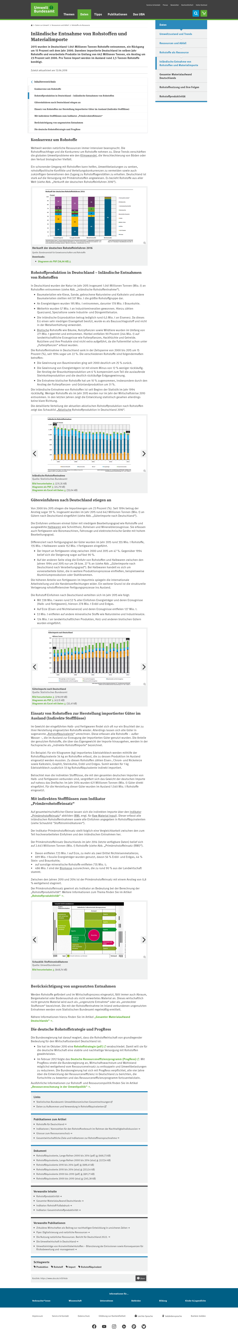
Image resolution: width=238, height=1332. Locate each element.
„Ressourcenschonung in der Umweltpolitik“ (59, 1086)
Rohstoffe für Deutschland (50, 1124)
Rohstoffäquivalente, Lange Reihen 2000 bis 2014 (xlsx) (66, 1160)
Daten (84, 14)
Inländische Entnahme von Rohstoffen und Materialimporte (178, 63)
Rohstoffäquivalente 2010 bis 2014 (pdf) (57, 1164)
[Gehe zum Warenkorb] (204, 13)
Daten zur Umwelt (42, 25)
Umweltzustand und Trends (175, 34)
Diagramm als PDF (41, 487)
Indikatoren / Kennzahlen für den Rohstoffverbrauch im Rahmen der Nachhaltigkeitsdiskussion (87, 1128)
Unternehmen (106, 1300)
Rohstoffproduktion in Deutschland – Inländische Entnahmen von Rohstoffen (74, 95)
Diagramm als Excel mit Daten (47, 490)
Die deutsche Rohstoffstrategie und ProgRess (57, 129)
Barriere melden (198, 1315)
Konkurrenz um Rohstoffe (47, 88)
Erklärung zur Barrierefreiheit (112, 1315)
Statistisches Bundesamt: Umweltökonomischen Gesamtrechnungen (73, 1101)
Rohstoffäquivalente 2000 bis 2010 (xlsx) (58, 1178)
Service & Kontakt (153, 5)
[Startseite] (44, 9)
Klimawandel (88, 155)
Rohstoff (58, 1267)
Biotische (43, 330)
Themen (69, 14)
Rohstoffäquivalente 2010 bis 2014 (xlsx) (58, 1169)
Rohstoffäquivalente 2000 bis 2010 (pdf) (58, 1174)
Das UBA (139, 14)
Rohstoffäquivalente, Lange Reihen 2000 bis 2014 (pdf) (65, 1155)
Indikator (135, 812)
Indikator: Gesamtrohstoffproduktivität (57, 1210)
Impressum (37, 1315)
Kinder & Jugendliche (195, 1300)
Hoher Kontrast (201, 5)
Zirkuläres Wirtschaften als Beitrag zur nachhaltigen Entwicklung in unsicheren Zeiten (81, 1227)
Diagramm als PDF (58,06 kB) (53, 261)
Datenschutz (84, 1315)
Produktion (42, 1267)
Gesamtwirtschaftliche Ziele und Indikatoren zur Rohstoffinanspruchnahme (76, 1138)
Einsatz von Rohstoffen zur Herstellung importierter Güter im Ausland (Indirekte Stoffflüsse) (81, 109)
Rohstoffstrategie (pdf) (88, 1046)
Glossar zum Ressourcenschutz (53, 1133)
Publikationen (117, 14)
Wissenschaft (75, 1300)
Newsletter (175, 5)
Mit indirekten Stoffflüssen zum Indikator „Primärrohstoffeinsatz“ (68, 115)
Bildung (163, 1300)
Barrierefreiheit (187, 5)
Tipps (98, 14)
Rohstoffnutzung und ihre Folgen (179, 87)
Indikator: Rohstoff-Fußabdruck (53, 1205)
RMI (77, 815)
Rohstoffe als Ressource (81, 25)
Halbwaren (54, 527)
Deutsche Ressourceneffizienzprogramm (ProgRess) (103, 1059)
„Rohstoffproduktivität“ (45, 895)
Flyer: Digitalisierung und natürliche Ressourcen (61, 1232)
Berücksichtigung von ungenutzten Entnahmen (58, 122)
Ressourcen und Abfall (60, 25)
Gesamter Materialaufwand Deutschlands (58, 1200)
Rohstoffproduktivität (47, 1196)
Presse (165, 5)
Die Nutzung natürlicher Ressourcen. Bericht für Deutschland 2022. (72, 1237)
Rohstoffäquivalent (91, 1267)
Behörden (136, 1300)
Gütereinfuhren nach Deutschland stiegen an (57, 102)
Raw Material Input (104, 815)
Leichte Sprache (145, 1315)
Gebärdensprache (173, 1315)
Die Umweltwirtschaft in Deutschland (56, 1241)
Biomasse (66, 868)
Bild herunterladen (42, 483)
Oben (142, 1278)
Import (71, 1267)
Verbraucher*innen (41, 1300)
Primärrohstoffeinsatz (46, 815)
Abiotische (64, 410)
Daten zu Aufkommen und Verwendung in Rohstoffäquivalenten (70, 1106)
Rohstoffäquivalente (61, 734)
